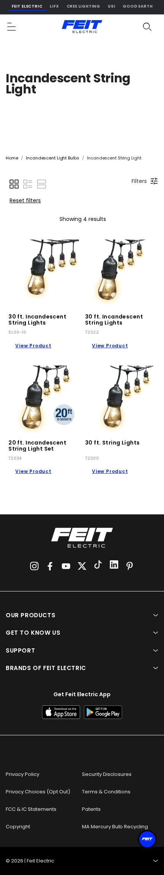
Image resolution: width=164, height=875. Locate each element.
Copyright (18, 826)
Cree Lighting (83, 6)
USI (111, 6)
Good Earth (138, 6)
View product (33, 345)
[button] (11, 26)
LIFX (54, 6)
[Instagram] (34, 566)
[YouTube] (66, 566)
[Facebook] (50, 566)
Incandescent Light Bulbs (52, 158)
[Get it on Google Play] (103, 712)
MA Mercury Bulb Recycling (115, 826)
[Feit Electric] (82, 26)
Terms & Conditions (106, 791)
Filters (139, 181)
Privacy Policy (22, 774)
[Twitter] (82, 566)
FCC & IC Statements (31, 809)
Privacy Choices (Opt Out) (38, 791)
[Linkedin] (114, 565)
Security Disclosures (107, 774)
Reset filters (25, 200)
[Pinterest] (129, 566)
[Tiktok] (98, 565)
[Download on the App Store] (61, 712)
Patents (91, 809)
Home (12, 158)
